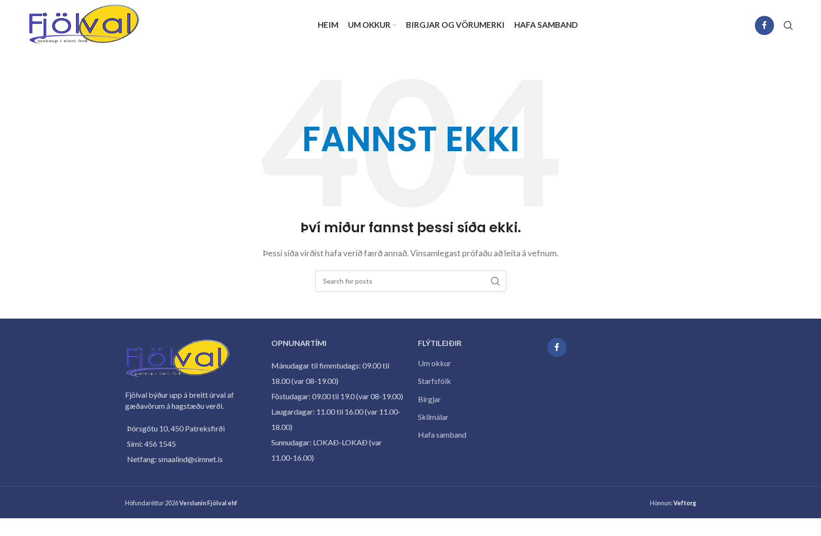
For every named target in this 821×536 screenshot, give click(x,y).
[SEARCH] (496, 281)
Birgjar (429, 399)
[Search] (788, 25)
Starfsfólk (434, 380)
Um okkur (434, 363)
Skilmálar (433, 416)
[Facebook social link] (764, 25)
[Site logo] (84, 24)
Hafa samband (442, 434)
